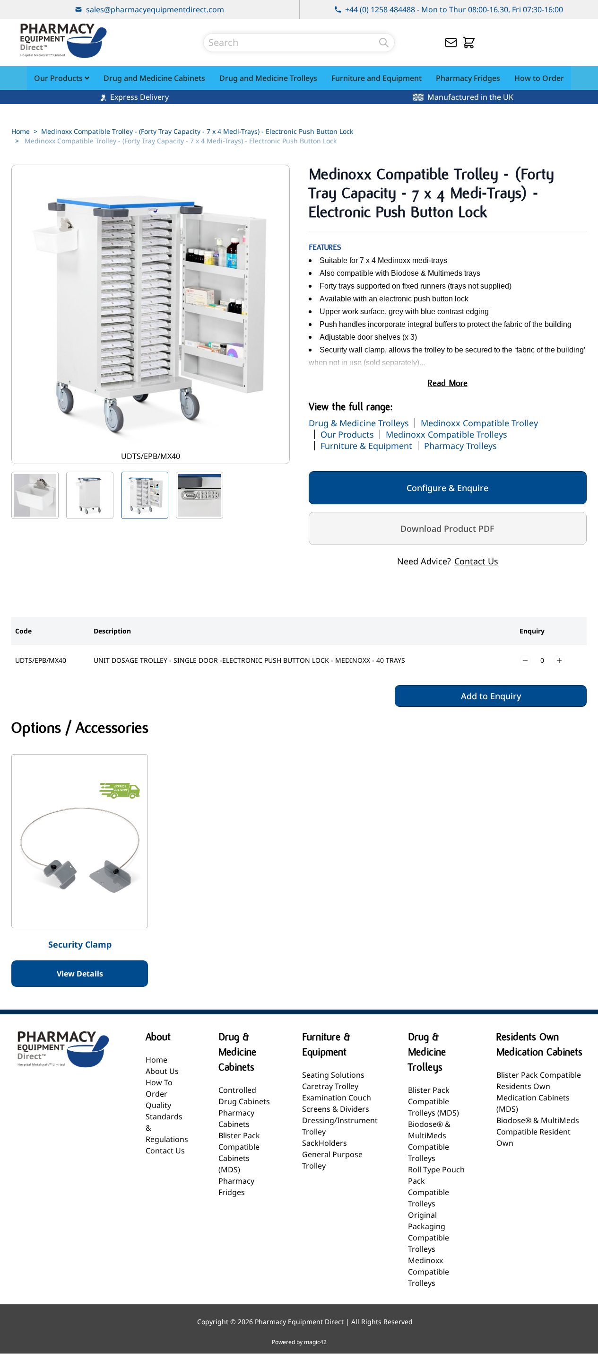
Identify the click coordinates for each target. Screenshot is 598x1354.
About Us (162, 1071)
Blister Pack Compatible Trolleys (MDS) (433, 1101)
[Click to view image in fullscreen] (150, 314)
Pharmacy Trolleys (460, 445)
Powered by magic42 (299, 1342)
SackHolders (324, 1143)
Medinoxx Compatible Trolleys (446, 434)
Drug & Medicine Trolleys (359, 423)
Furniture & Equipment (366, 445)
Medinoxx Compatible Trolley (479, 423)
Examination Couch (336, 1097)
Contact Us (476, 561)
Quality (158, 1105)
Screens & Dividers (335, 1109)
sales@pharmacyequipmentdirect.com (155, 9)
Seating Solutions (333, 1075)
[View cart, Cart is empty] (469, 43)
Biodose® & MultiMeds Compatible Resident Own (537, 1131)
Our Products (347, 434)
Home (20, 131)
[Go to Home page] (63, 41)
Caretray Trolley (330, 1086)
